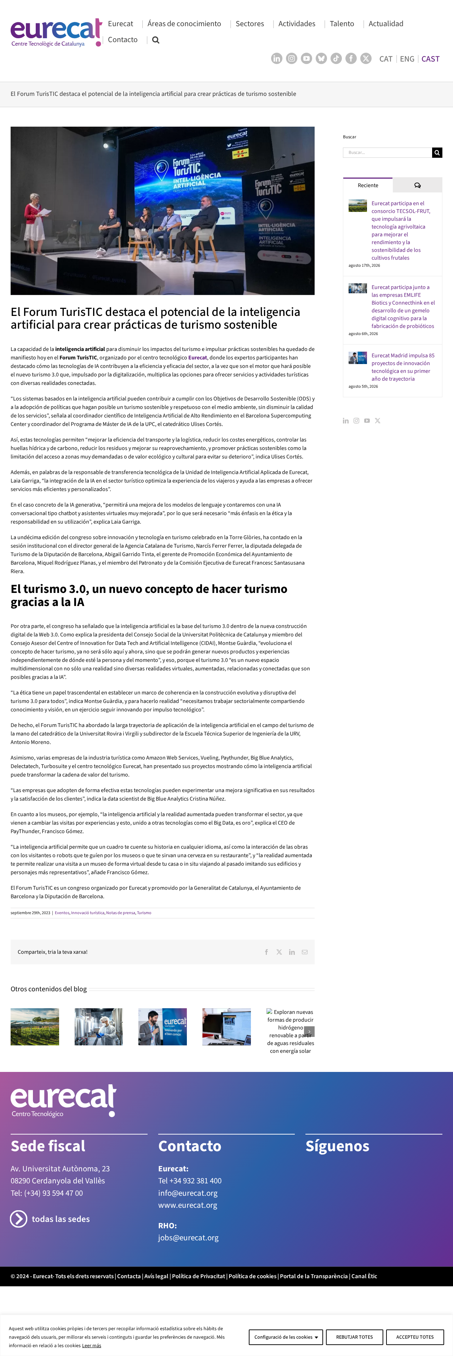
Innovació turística (87, 913)
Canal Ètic (364, 1276)
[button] (155, 39)
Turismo (144, 913)
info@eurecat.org (188, 1193)
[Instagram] (356, 420)
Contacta (129, 1276)
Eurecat (197, 358)
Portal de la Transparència (314, 1276)
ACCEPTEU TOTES (415, 1337)
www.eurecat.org (187, 1205)
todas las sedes (61, 1219)
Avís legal (156, 1276)
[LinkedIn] (346, 420)
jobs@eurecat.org (188, 1238)
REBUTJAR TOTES (354, 1337)
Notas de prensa (120, 913)
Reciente (368, 185)
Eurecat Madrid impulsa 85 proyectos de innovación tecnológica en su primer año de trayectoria (403, 367)
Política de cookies (252, 1276)
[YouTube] (367, 420)
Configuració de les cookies (283, 1337)
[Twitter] (377, 420)
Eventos (62, 913)
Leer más (91, 1345)
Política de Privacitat (198, 1276)
